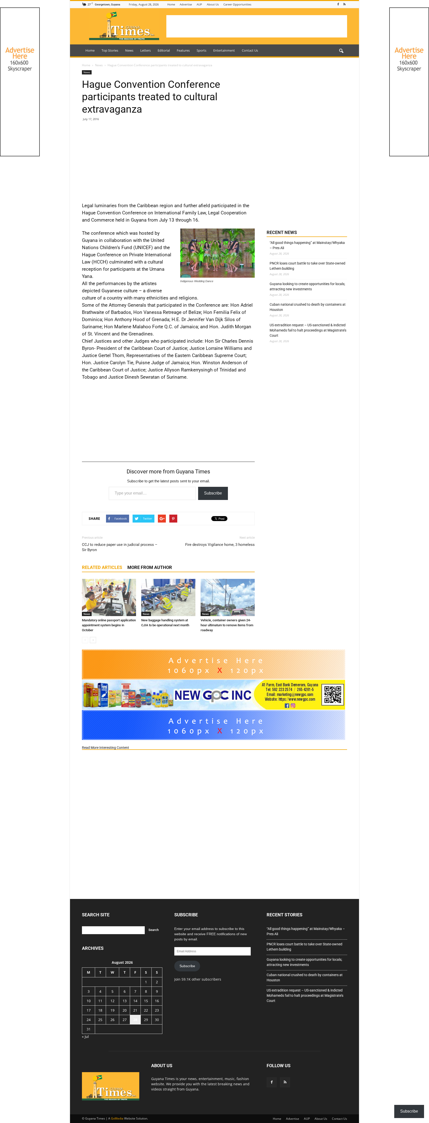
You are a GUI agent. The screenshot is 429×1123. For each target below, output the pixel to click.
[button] (341, 51)
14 (135, 1000)
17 (89, 1010)
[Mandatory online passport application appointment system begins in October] (109, 597)
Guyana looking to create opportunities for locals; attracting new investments (307, 286)
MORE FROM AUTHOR (149, 567)
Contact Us (250, 50)
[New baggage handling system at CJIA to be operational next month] (168, 597)
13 (125, 1000)
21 (135, 1010)
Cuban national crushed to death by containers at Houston (308, 307)
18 (100, 1010)
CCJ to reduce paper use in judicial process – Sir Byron (119, 547)
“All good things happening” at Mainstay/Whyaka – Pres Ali (307, 245)
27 (125, 1019)
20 (125, 1010)
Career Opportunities (237, 4)
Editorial (164, 50)
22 (146, 1010)
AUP (199, 4)
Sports (201, 50)
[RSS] (344, 4)
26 (112, 1019)
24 (89, 1019)
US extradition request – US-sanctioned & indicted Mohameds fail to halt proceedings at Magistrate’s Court (308, 330)
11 (100, 1000)
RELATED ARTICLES (102, 567)
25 (100, 1019)
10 (89, 1000)
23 (157, 1010)
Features (183, 50)
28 (135, 1019)
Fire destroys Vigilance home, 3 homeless (220, 544)
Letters (145, 50)
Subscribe (213, 493)
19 (112, 1010)
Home (171, 4)
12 (112, 1000)
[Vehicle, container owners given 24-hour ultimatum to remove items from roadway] (228, 597)
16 (157, 1000)
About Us (213, 4)
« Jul (85, 1036)
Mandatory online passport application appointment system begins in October (109, 625)
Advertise (186, 4)
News (129, 50)
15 (146, 1000)
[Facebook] (338, 4)
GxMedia (117, 1118)
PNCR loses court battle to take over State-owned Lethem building (307, 265)
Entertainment (224, 50)
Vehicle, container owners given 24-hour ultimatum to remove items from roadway (227, 625)
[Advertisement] (256, 26)
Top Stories (110, 50)
